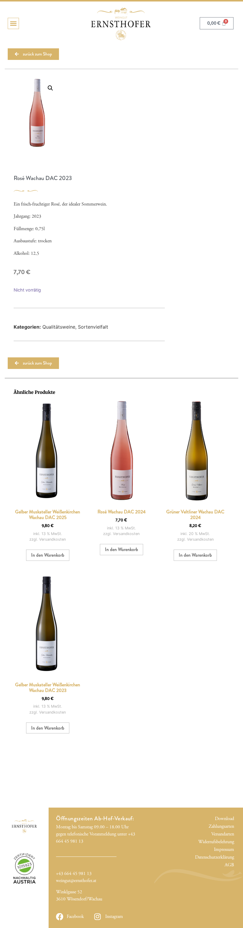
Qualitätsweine (58, 327)
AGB (229, 865)
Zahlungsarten (223, 826)
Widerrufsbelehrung (223, 842)
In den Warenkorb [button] (47, 555)
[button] (13, 23)
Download (224, 819)
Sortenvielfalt (93, 327)
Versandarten (223, 834)
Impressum (224, 849)
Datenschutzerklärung (223, 857)
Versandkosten (52, 539)
